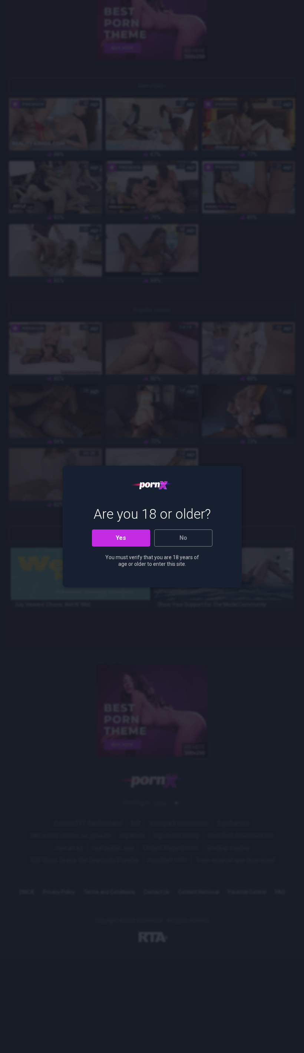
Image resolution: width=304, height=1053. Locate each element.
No (183, 537)
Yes (121, 537)
